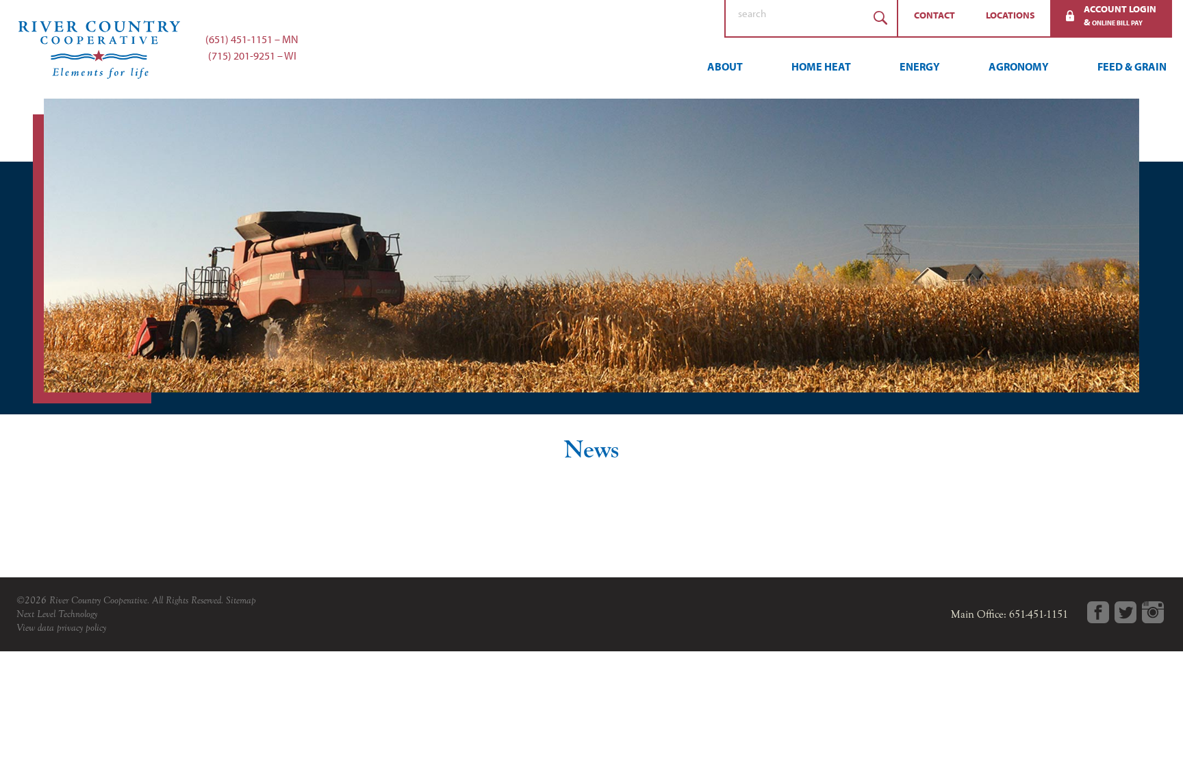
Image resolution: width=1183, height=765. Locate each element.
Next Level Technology (56, 614)
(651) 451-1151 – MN (251, 39)
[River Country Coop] (591, 49)
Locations (1010, 15)
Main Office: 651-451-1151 (1009, 614)
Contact (934, 15)
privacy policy (81, 628)
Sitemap (241, 600)
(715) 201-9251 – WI (252, 55)
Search (880, 18)
